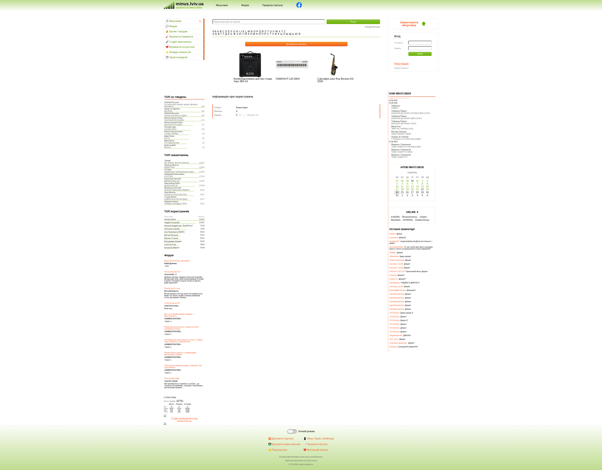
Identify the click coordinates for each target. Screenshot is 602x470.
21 (417, 189)
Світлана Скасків (171, 229)
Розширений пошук (372, 27)
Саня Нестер (170, 244)
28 (402, 181)
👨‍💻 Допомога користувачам (284, 444)
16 (427, 186)
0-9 (214, 31)
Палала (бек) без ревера (176, 190)
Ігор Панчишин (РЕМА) (174, 232)
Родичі (394, 108)
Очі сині (168, 176)
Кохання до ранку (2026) (403, 123)
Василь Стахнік (171, 238)
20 (412, 189)
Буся (167, 138)
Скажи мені (170, 129)
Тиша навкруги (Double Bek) (406, 147)
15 (422, 186)
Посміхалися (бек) (174, 120)
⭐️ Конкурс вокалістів (178, 52)
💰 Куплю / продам (176, 31)
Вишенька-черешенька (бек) (179, 172)
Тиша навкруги (399, 157)
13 (412, 186)
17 (397, 189)
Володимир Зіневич (173, 241)
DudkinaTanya (422, 220)
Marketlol (395, 220)
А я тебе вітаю (171, 143)
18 (402, 189)
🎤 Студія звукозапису (179, 41)
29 (407, 181)
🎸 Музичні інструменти (179, 36)
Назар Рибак (170, 219)
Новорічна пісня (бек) (175, 199)
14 (417, 186)
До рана (168, 111)
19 (407, 189)
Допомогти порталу (296, 44)
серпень (412, 172)
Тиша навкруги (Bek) (402, 152)
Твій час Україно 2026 (402, 129)
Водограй (169, 167)
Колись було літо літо (175, 195)
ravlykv (423, 216)
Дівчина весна (172, 181)
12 (407, 186)
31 (417, 181)
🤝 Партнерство (277, 450)
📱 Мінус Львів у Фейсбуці (318, 438)
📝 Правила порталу (315, 444)
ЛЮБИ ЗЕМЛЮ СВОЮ (401, 134)
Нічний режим (306, 431)
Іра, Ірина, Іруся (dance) (176, 163)
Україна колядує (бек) (175, 204)
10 (397, 186)
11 (402, 186)
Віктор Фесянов (171, 235)
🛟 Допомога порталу (280, 438)
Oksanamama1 (409, 216)
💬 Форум (171, 26)
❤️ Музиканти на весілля (180, 47)
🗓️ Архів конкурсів (176, 57)
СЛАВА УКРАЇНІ (171, 134)
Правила (272, 5)
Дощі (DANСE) (171, 185)
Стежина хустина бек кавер (406, 139)
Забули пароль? (401, 68)
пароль (397, 48)
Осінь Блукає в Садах (175, 115)
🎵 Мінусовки (173, 21)
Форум (245, 5)
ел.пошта (398, 43)
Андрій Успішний (171, 222)
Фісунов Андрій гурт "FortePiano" (178, 226)
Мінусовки (222, 5)
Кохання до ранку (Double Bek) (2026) (410, 113)
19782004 (408, 220)
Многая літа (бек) (173, 125)
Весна (167, 147)
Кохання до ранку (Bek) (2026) (406, 118)
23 (427, 189)
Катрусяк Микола (172, 248)
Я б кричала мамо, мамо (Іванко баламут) (181, 106)
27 (397, 181)
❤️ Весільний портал (315, 450)
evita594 (395, 216)
